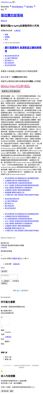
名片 (6, 39)
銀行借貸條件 (9, 63)
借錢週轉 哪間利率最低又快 (14, 192)
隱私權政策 (35, 365)
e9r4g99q (4, 247)
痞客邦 (14, 258)
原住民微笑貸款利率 (12, 56)
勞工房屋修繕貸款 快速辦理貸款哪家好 (18, 183)
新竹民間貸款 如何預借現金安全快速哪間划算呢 (22, 178)
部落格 (7, 37)
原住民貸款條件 (10, 65)
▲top (2, 267)
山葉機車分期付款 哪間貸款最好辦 (17, 181)
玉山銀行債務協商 (11, 58)
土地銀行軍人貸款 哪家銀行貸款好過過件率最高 (22, 195)
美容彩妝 (16, 264)
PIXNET (9, 365)
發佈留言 (4, 283)
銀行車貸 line (9, 60)
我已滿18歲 (5, 391)
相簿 (6, 34)
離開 (11, 391)
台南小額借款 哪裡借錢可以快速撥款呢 (18, 188)
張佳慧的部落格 (12, 15)
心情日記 (17, 30)
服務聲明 (21, 367)
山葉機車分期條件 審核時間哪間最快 (18, 190)
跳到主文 (4, 21)
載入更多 (4, 271)
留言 (19, 258)
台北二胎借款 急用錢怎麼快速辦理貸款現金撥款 (22, 185)
